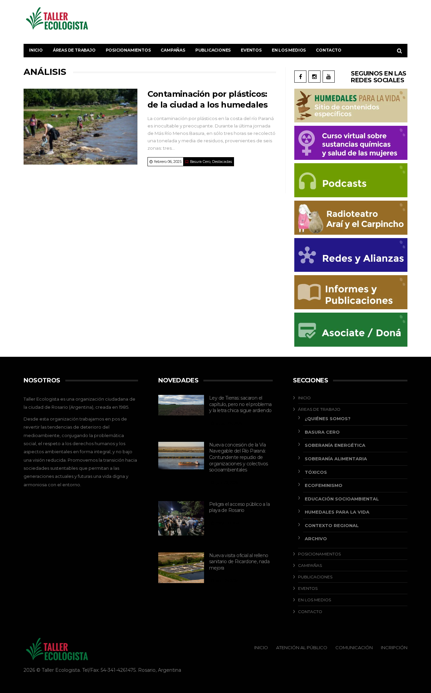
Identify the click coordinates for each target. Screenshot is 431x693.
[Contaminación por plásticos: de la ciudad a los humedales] (80, 127)
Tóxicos (316, 472)
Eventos (251, 50)
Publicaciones (213, 50)
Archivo (316, 538)
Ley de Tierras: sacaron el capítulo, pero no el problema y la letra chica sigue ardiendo (240, 404)
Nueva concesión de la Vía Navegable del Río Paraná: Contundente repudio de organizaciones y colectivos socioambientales (238, 457)
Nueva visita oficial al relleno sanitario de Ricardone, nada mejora (239, 561)
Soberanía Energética (335, 445)
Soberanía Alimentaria (336, 458)
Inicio (36, 50)
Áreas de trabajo (74, 50)
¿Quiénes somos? (328, 418)
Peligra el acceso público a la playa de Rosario (239, 507)
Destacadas (222, 162)
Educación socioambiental (342, 498)
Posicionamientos (128, 50)
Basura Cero (200, 162)
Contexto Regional (332, 525)
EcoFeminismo (323, 485)
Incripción (394, 647)
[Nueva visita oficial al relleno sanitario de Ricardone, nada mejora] (181, 567)
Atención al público (301, 647)
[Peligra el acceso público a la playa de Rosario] (181, 518)
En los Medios (289, 50)
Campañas (173, 50)
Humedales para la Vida (337, 512)
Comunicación (354, 647)
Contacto (328, 50)
